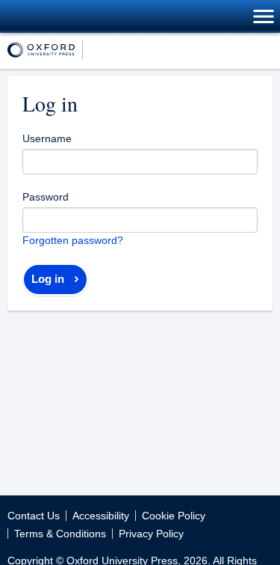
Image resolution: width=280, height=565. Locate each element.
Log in (47, 278)
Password (45, 197)
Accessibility (100, 516)
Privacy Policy (151, 534)
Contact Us (33, 516)
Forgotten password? (72, 240)
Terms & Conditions (60, 534)
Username (47, 138)
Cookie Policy (173, 516)
